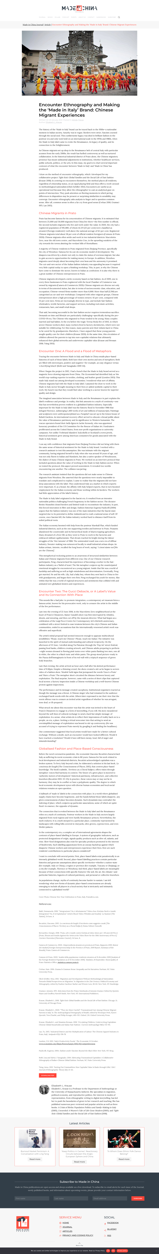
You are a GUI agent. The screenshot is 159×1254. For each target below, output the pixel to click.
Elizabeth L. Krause (54, 122)
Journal (42, 17)
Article (75, 120)
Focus (81, 120)
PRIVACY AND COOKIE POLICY (78, 1235)
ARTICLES (67, 1231)
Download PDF (47, 1075)
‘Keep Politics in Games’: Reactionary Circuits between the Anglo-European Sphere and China (80, 1154)
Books (50, 17)
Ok (108, 1251)
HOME (66, 1223)
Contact (91, 17)
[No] (156, 1251)
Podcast (65, 17)
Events (73, 17)
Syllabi (57, 17)
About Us (82, 17)
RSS (109, 1235)
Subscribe (112, 17)
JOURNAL (67, 1227)
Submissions (101, 17)
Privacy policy (122, 1251)
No (113, 1251)
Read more (35, 1159)
